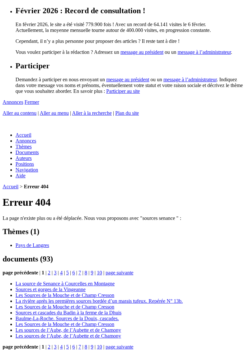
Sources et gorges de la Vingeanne (51, 289)
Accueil (23, 135)
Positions (25, 164)
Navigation (27, 170)
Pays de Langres (32, 245)
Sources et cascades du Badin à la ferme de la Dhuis (68, 312)
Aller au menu (54, 113)
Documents (27, 152)
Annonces (13, 102)
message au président (141, 52)
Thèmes (24, 146)
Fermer (32, 102)
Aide (21, 175)
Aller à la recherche (92, 113)
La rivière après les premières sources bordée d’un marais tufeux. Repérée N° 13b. (99, 301)
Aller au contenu (19, 113)
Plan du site (127, 113)
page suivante (119, 272)
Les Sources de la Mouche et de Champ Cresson (65, 295)
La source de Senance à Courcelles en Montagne (65, 283)
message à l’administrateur (204, 52)
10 (99, 272)
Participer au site (123, 91)
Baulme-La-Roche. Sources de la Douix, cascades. (67, 318)
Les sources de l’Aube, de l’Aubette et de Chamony (68, 330)
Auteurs (24, 158)
